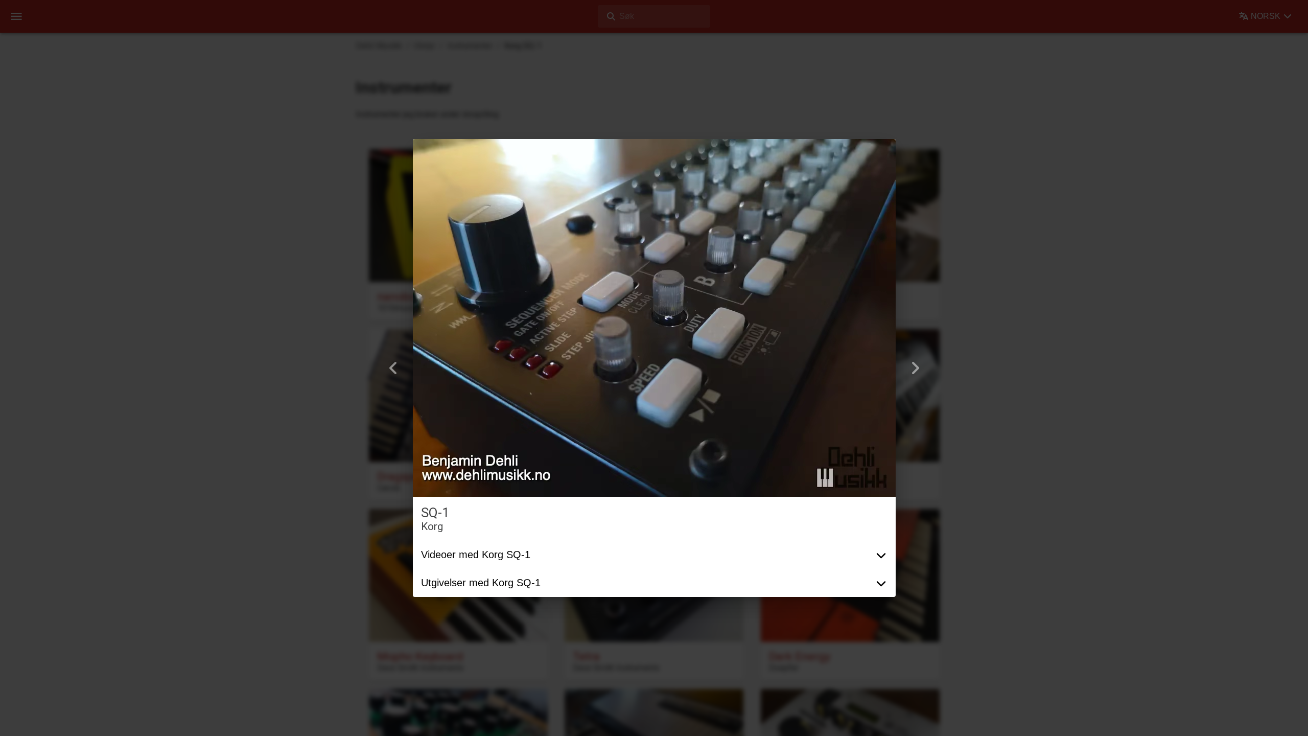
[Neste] (915, 368)
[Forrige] (393, 368)
